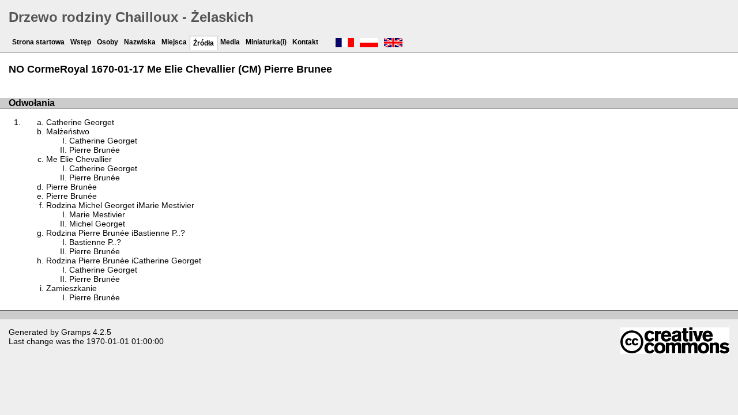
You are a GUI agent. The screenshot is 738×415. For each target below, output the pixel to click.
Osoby (107, 42)
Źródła (203, 43)
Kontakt (305, 42)
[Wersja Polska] (369, 43)
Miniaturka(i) (266, 42)
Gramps (76, 332)
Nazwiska (140, 42)
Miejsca (174, 42)
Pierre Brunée (94, 149)
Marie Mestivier (97, 214)
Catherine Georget (80, 122)
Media (230, 42)
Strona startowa (38, 42)
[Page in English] (393, 43)
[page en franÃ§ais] (345, 43)
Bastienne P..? (95, 242)
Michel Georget (97, 223)
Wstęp (80, 42)
